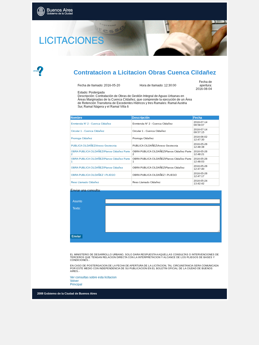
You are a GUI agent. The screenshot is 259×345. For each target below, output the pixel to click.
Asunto (77, 201)
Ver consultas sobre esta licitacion (93, 277)
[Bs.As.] (54, 12)
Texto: (77, 208)
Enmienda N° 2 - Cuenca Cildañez (91, 123)
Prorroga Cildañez (81, 138)
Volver (74, 281)
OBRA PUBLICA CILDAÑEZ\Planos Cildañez (97, 167)
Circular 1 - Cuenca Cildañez (87, 131)
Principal (76, 284)
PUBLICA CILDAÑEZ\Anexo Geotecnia (94, 145)
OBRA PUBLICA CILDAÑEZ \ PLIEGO (93, 175)
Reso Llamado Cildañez (85, 182)
